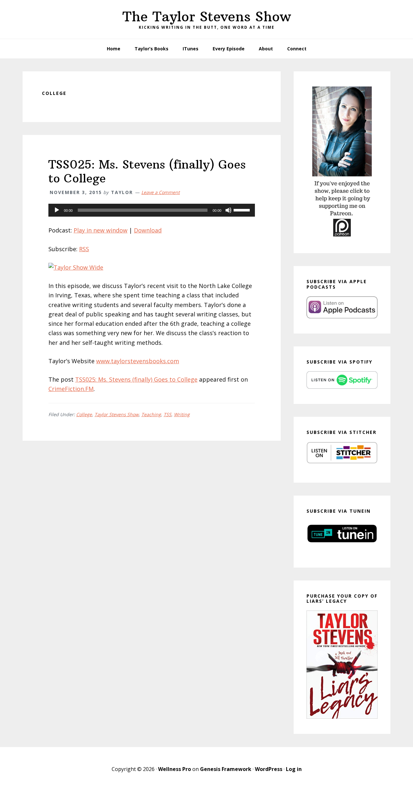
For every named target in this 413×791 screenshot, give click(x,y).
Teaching (151, 414)
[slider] (243, 209)
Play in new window (100, 230)
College (84, 414)
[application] (151, 210)
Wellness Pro (174, 769)
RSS (84, 249)
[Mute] (228, 210)
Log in (294, 769)
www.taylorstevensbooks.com (137, 361)
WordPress (268, 769)
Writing (182, 414)
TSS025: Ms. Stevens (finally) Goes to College (147, 171)
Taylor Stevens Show (117, 414)
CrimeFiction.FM (71, 389)
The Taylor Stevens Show (206, 16)
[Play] (57, 210)
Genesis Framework (225, 769)
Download (148, 230)
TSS (167, 414)
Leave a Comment (160, 192)
